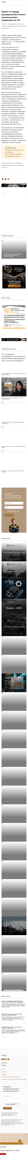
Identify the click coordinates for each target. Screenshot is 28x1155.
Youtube (3, 1065)
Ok (20, 1141)
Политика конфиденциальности (10, 1077)
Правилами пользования (15, 510)
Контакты (4, 1071)
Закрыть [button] (3, 1154)
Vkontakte (4, 1062)
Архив (3, 1069)
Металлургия (24, 1010)
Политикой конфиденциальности (12, 511)
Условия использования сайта (11, 1143)
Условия (3, 1074)
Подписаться (7, 1108)
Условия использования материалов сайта (13, 1079)
